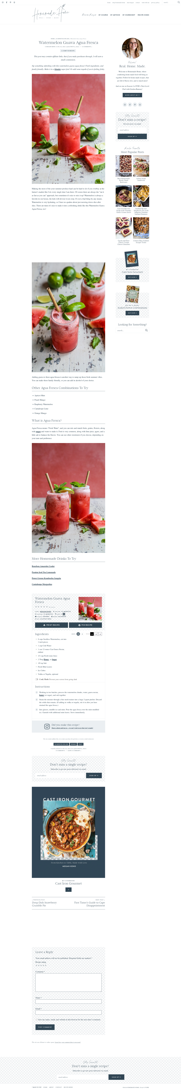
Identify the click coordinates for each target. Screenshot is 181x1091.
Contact (138, 2)
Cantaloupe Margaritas (42, 584)
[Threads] (14, 2)
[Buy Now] (132, 259)
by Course (103, 15)
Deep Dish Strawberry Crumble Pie (44, 903)
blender (58, 69)
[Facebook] (6, 2)
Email (39, 1008)
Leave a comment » (74, 750)
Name (39, 997)
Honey (46, 659)
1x (92, 634)
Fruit (80, 744)
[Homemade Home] (51, 13)
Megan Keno (45, 612)
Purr (147, 1087)
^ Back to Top (36, 1087)
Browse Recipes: (89, 15)
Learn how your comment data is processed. (68, 1042)
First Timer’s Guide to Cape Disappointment (89, 903)
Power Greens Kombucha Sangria (46, 578)
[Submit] (146, 330)
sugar (38, 431)
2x (96, 634)
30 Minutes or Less (62, 39)
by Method (115, 15)
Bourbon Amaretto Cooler (43, 566)
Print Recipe (53, 625)
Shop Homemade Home (118, 2)
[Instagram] (2, 2)
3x (100, 634)
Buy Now (132, 277)
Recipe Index (143, 15)
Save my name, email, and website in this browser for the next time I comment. (69, 1019)
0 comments (60, 750)
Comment (40, 971)
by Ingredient (129, 15)
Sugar (54, 659)
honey (41, 695)
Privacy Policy (155, 2)
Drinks (73, 744)
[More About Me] (132, 48)
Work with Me (145, 2)
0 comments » (87, 46)
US (78, 634)
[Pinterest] (10, 2)
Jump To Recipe (68, 51)
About (51, 1087)
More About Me (131, 95)
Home (109, 2)
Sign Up (93, 776)
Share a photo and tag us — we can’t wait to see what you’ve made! (72, 728)
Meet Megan (130, 2)
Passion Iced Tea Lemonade (44, 572)
